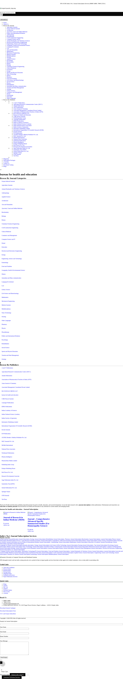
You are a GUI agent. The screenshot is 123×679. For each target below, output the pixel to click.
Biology (9, 65)
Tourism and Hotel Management (15, 87)
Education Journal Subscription (21, 539)
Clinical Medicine (11, 68)
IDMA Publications (18, 121)
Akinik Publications (18, 106)
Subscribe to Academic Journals (96, 542)
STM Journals (17, 154)
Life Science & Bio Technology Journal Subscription (64, 545)
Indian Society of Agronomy (20, 127)
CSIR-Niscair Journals (19, 116)
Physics (9, 83)
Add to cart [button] (6, 525)
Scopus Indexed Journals (13, 28)
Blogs (4, 166)
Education (9, 96)
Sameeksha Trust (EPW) (19, 149)
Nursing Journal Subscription (85, 545)
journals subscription (28, 545)
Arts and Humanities (12, 50)
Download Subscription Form (8, 611)
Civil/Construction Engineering (15, 37)
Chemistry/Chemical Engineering (15, 66)
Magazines (6, 159)
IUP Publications (17, 133)
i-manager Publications (19, 119)
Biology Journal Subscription (19, 548)
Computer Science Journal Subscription (10, 551)
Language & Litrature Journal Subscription (11, 545)
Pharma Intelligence (18, 142)
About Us (6, 24)
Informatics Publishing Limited (21, 128)
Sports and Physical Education (15, 72)
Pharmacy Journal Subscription (73, 539)
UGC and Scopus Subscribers (8, 613)
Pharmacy (9, 77)
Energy (9, 71)
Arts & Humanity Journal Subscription (37, 548)
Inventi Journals (17, 131)
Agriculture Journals (12, 27)
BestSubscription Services (14, 540)
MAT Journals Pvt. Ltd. (19, 136)
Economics (10, 69)
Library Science (11, 90)
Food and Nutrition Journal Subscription (59, 551)
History (9, 75)
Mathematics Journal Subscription (79, 542)
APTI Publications (18, 107)
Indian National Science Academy (22, 124)
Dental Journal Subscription (81, 546)
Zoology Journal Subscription (38, 539)
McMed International (19, 137)
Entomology (10, 95)
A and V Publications (19, 103)
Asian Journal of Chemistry (20, 109)
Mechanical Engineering (13, 53)
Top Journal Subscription (100, 545)
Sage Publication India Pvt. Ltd (21, 148)
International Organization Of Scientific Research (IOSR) (28, 130)
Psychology (10, 60)
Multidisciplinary (11, 56)
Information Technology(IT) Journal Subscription (35, 551)
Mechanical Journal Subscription (97, 546)
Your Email (3, 631)
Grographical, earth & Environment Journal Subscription (67, 540)
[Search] (1, 15)
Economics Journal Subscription (43, 540)
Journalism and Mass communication (16, 86)
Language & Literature (13, 47)
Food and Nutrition (12, 78)
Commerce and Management (14, 92)
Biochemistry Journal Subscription (91, 539)
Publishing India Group (19, 118)
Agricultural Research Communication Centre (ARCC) (28, 104)
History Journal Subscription (90, 540)
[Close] (0, 169)
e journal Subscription (106, 539)
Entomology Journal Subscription (40, 554)
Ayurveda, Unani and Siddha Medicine (17, 31)
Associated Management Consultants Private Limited (27, 110)
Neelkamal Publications (19, 140)
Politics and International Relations (16, 33)
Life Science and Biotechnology (15, 80)
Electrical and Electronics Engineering (17, 42)
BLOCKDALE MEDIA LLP (21, 113)
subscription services (16, 542)
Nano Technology (11, 74)
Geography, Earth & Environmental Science (18, 45)
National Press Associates (20, 139)
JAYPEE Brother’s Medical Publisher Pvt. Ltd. (14, 437)
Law (8, 48)
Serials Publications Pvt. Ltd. (21, 151)
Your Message (4, 641)
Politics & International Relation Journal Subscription (36, 542)
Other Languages (11, 98)
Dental (8, 93)
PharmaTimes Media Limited (9, 460)
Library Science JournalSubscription (107, 540)
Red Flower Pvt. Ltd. (19, 145)
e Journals (6, 162)
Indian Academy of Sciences (20, 122)
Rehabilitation (10, 84)
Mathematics (10, 51)
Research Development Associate (10, 476)
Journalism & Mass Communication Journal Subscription (59, 546)
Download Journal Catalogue (7, 608)
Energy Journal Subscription (42, 545)
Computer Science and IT (13, 39)
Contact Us (6, 163)
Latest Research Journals (28, 540)
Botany (9, 63)
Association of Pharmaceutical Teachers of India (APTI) (28, 112)
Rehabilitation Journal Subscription (55, 539)
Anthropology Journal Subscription (60, 542)
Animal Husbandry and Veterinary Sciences (18, 41)
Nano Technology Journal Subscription (33, 546)
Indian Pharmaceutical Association (22, 125)
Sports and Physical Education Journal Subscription (39, 552)
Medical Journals (11, 54)
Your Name (3, 627)
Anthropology (10, 34)
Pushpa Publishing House (20, 143)
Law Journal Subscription (18, 549)
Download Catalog (8, 165)
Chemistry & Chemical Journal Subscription (19, 554)
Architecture (10, 30)
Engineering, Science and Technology (17, 44)
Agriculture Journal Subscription (15, 543)
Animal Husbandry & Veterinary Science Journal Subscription (87, 551)
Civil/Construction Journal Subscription (63, 552)
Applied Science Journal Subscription (84, 552)
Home (5, 22)
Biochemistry (10, 62)
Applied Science (11, 59)
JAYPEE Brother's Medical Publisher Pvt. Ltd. (25, 134)
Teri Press (16, 155)
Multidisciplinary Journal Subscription (59, 554)
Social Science (10, 81)
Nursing (9, 57)
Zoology (9, 89)
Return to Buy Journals (17, 674)
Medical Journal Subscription (15, 546)
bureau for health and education (10, 395)
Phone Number (4, 636)
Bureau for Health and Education (22, 115)
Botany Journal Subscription (67, 548)
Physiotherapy (10, 36)
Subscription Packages (9, 160)
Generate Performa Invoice (12, 677)
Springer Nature (17, 152)
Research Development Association (22, 146)
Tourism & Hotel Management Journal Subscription (88, 548)
